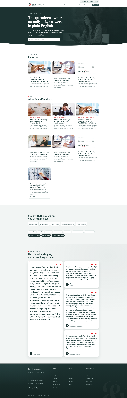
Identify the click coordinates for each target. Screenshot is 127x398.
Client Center (85, 1)
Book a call (95, 4)
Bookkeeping (67, 231)
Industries (55, 378)
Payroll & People (58, 231)
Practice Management (78, 231)
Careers (71, 381)
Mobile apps (89, 381)
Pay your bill (89, 375)
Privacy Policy (44, 395)
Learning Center (78, 4)
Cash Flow (40, 231)
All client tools (89, 378)
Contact (71, 384)
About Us (71, 371)
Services (66, 4)
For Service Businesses (34, 235)
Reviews (71, 378)
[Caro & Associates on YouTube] (36, 387)
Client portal (89, 371)
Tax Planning (48, 231)
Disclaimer (50, 395)
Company (86, 4)
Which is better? (55, 223)
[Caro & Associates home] (36, 5)
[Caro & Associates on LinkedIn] (29, 387)
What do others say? (81, 223)
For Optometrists (46, 235)
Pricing (71, 4)
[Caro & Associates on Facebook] (33, 387)
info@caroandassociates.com (36, 380)
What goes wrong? (44, 223)
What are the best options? (68, 223)
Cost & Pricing (32, 231)
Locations (55, 381)
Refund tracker (89, 384)
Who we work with (73, 375)
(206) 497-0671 (94, 1)
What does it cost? (33, 223)
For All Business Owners (58, 235)
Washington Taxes (89, 231)
